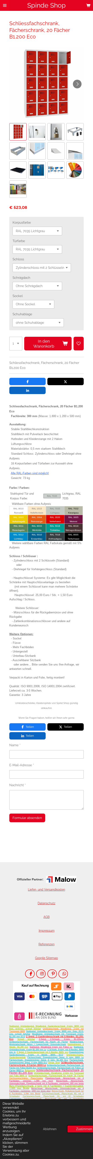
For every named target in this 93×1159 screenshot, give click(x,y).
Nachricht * (17, 785)
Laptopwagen (15, 1099)
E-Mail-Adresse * (21, 765)
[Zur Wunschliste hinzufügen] (79, 344)
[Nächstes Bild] (77, 84)
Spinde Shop (54, 1063)
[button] (18, 131)
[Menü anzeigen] (5, 5)
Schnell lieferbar (26, 1039)
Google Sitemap (46, 958)
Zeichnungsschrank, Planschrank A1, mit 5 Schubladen (54, 1099)
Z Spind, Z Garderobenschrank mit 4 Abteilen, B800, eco (42, 1052)
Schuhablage (22, 314)
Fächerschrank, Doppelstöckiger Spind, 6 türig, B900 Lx (55, 1057)
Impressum (47, 930)
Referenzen (46, 944)
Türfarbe (19, 241)
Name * (15, 745)
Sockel (18, 296)
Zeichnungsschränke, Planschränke (26, 1078)
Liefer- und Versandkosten (46, 889)
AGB (46, 917)
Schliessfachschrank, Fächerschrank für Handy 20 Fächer (38, 1042)
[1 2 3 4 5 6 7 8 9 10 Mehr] (15, 344)
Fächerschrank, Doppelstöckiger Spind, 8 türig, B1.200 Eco (38, 1060)
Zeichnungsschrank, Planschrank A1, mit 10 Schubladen (53, 1096)
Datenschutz (46, 903)
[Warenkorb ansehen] (88, 5)
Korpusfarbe (22, 223)
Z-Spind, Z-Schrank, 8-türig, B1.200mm (61, 1039)
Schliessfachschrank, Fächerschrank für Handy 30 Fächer (56, 1076)
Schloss (18, 259)
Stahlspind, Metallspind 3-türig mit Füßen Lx (51, 1047)
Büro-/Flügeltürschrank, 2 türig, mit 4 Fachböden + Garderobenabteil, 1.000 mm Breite (46, 1087)
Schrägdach (21, 278)
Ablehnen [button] (49, 1129)
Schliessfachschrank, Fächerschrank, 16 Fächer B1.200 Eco (46, 1071)
